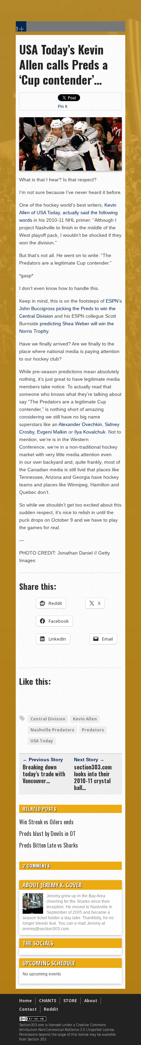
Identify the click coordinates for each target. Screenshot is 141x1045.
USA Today (41, 741)
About (90, 1001)
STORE (70, 1001)
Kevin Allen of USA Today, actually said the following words (68, 212)
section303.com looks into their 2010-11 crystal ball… (93, 777)
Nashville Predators (52, 730)
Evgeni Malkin (52, 432)
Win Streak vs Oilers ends (46, 822)
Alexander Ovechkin (80, 424)
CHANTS (47, 1001)
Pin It (62, 106)
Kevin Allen (85, 719)
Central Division (47, 719)
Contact (28, 1009)
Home (25, 1001)
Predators (93, 730)
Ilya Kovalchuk (89, 432)
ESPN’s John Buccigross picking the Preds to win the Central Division (70, 308)
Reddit (51, 1009)
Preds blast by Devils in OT (47, 833)
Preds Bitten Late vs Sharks (48, 845)
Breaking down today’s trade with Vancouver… (44, 774)
